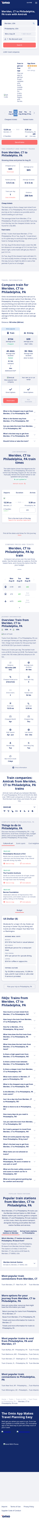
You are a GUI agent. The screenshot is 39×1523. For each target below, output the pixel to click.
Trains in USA (21, 1399)
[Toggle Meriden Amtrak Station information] (34, 1263)
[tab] (11, 119)
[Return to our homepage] (6, 3)
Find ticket (10, 172)
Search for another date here (19, 520)
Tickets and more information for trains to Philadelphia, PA (18, 1327)
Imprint (4, 1506)
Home (4, 1399)
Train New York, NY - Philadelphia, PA (15, 1385)
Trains (11, 1399)
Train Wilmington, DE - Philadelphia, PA (16, 1390)
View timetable (10, 197)
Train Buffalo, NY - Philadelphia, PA (14, 1350)
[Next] (34, 113)
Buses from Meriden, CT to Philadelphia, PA (18, 1317)
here (19, 535)
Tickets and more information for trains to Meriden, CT (18, 1321)
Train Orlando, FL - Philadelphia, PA (15, 1363)
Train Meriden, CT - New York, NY (14, 1284)
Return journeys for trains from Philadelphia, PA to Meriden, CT (19, 1312)
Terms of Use (15, 1506)
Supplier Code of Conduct (11, 1510)
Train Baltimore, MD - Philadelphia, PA (16, 1354)
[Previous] (5, 579)
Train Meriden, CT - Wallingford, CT (15, 1359)
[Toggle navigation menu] (36, 3)
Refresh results (18, 484)
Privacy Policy (29, 1506)
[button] (11, 33)
